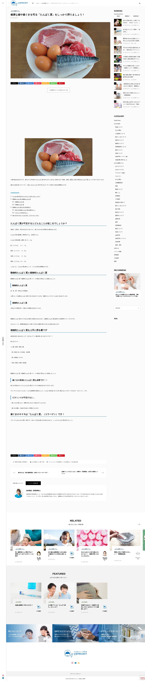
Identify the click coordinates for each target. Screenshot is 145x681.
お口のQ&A (133, 79)
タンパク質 (55, 461)
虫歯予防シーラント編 (121, 156)
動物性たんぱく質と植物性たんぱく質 (22, 199)
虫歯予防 (117, 235)
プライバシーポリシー (75, 673)
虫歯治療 (117, 241)
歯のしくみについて (120, 136)
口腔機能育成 (118, 182)
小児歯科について (120, 133)
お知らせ (116, 248)
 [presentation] (138, 524)
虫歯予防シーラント (120, 238)
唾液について (118, 189)
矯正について (118, 150)
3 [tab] (128, 288)
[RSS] (79, 663)
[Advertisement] (56, 106)
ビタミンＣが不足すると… (21, 212)
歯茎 (75, 461)
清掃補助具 (118, 225)
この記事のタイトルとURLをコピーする (58, 90)
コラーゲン (50, 461)
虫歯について (118, 153)
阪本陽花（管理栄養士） (23, 461)
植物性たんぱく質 (19, 204)
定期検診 (117, 195)
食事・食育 (42, 461)
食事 (77, 461)
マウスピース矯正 (120, 173)
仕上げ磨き (118, 130)
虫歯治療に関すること (121, 159)
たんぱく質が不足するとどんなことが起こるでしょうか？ (26, 196)
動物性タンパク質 (62, 461)
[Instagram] (3, 675)
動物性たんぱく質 (19, 202)
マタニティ (118, 176)
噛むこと (117, 192)
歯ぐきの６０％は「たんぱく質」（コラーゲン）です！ (26, 215)
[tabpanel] (127, 285)
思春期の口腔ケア (120, 202)
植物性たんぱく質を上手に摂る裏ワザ (22, 207)
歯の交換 (117, 209)
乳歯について (118, 127)
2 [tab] (127, 288)
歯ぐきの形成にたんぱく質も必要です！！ (25, 210)
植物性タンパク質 (69, 461)
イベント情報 (117, 251)
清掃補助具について (120, 146)
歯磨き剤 (117, 218)
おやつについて (119, 166)
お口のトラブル (119, 169)
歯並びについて (119, 140)
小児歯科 (117, 199)
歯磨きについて (119, 143)
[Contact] (3, 678)
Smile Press (117, 120)
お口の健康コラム (35, 461)
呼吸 (116, 186)
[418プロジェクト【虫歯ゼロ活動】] (19, 3)
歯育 (116, 222)
